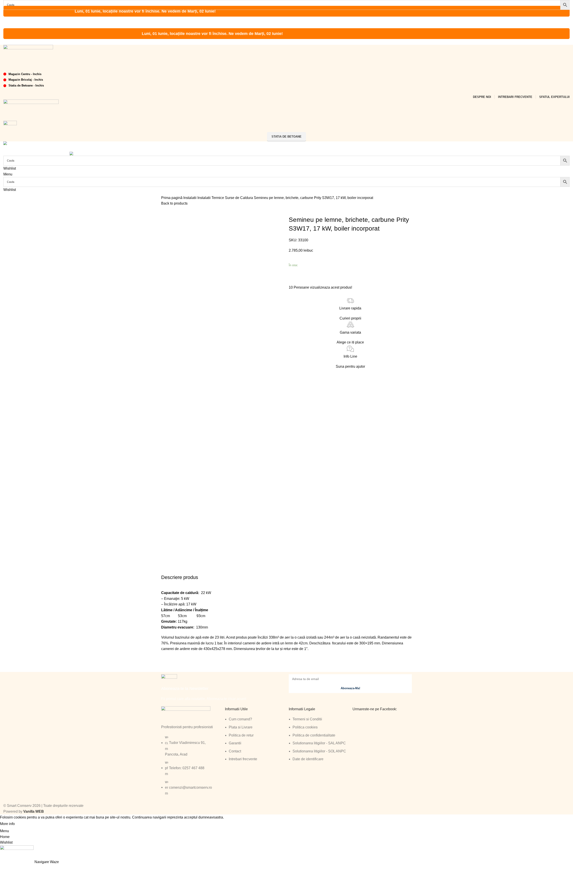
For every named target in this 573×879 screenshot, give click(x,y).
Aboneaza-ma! (350, 688)
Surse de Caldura (239, 198)
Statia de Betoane (286, 136)
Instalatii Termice (211, 198)
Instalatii (190, 198)
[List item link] (190, 767)
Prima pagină (172, 198)
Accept (24, 824)
